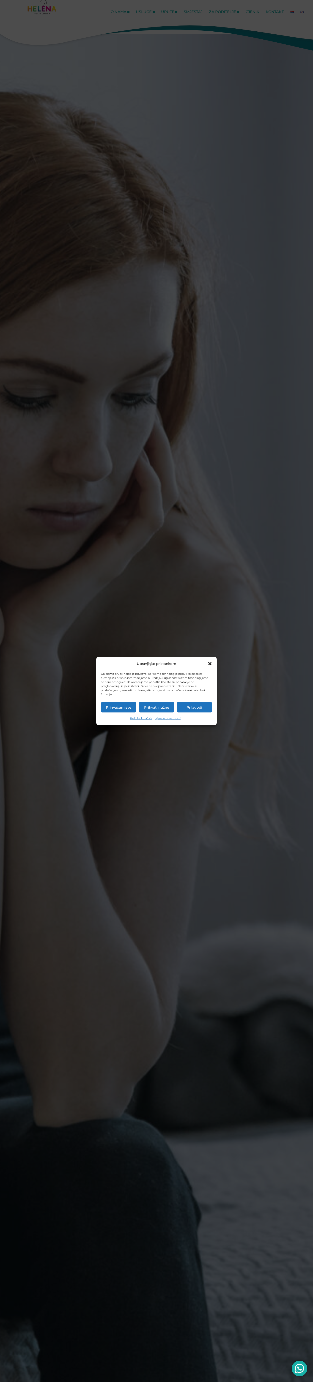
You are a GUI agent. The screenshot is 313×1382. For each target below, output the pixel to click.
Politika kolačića (141, 718)
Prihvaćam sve (118, 707)
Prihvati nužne (156, 707)
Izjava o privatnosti (168, 718)
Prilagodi (194, 707)
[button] (210, 663)
